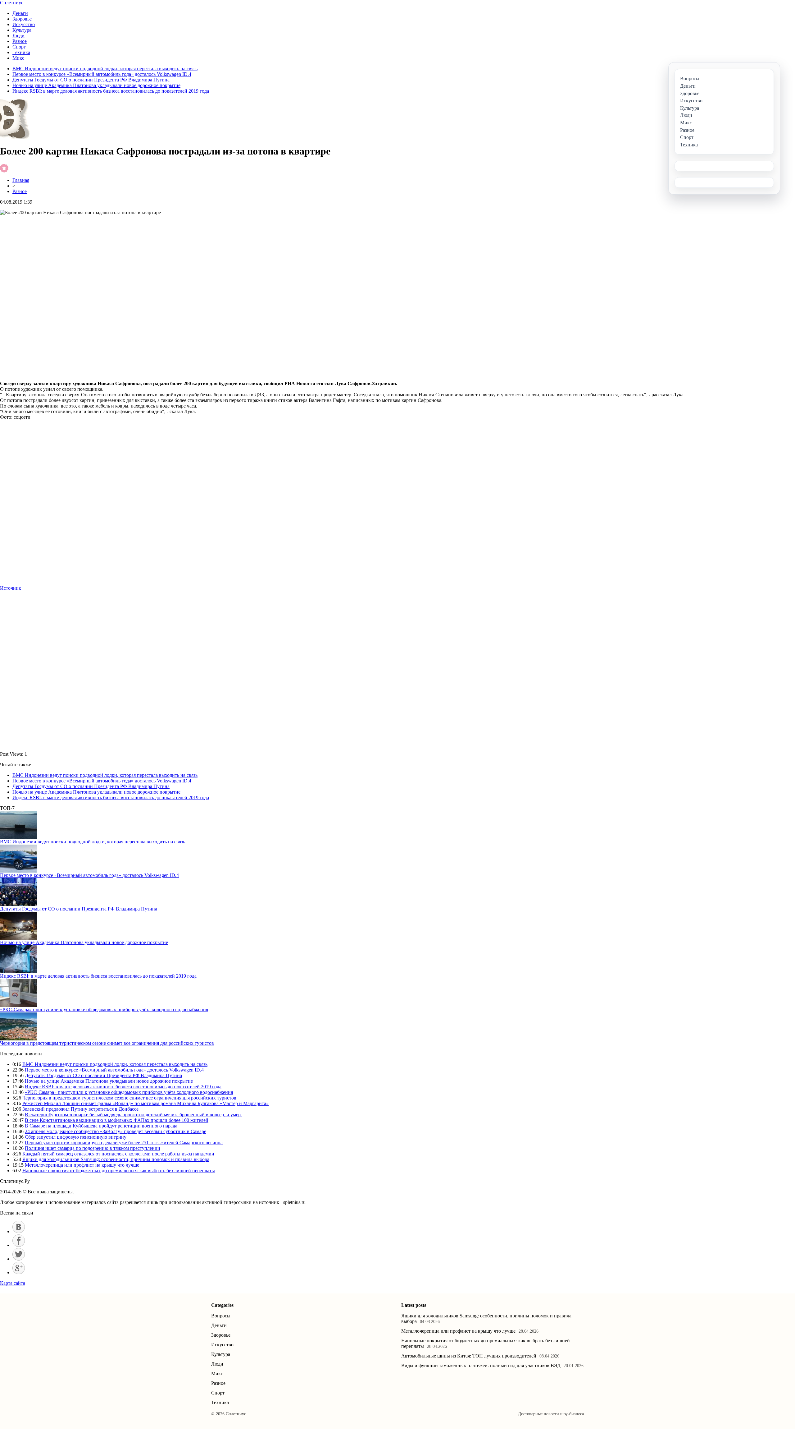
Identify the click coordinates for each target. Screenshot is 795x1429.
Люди (18, 35)
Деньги (20, 13)
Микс (18, 58)
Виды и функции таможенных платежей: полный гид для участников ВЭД (481, 1365)
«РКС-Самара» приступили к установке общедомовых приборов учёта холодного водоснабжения (104, 1009)
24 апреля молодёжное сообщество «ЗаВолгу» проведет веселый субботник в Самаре (115, 1131)
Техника (21, 52)
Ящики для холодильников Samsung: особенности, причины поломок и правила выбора (115, 1159)
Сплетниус (11, 2)
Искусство (23, 24)
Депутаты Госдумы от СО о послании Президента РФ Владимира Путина (91, 79)
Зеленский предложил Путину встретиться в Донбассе (80, 1109)
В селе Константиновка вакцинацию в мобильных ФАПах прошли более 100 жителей (116, 1120)
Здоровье (22, 18)
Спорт (19, 46)
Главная (20, 180)
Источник (10, 588)
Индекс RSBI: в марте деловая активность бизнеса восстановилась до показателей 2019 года (110, 91)
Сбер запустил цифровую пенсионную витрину (75, 1137)
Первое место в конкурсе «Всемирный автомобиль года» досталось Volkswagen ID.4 (101, 74)
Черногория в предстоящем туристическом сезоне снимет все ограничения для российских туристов (107, 1043)
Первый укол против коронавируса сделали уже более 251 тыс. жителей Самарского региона (124, 1142)
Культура (21, 30)
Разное (19, 41)
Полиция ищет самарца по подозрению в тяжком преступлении (92, 1148)
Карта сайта (12, 1283)
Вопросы (220, 1315)
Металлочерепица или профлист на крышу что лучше (82, 1165)
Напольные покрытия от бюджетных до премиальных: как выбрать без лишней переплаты (118, 1170)
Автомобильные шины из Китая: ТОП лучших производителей (468, 1355)
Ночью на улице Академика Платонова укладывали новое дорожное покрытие (96, 85)
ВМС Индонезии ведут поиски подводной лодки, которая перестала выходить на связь (105, 68)
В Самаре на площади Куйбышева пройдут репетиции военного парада (101, 1125)
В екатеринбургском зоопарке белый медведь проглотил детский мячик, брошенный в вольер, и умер (133, 1114)
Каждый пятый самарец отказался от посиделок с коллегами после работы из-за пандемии (118, 1153)
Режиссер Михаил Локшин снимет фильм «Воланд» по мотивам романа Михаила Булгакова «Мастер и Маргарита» (145, 1103)
